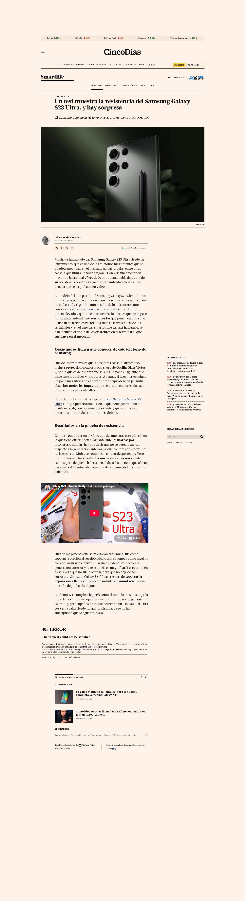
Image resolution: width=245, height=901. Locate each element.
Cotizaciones (101, 65)
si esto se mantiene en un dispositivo (93, 309)
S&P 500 (78, 38)
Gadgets (126, 85)
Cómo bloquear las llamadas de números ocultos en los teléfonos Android (111, 713)
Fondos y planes (114, 65)
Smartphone (96, 735)
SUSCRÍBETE (179, 65)
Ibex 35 (50, 38)
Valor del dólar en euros (179, 38)
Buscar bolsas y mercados (180, 429)
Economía (90, 65)
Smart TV (116, 85)
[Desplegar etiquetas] (146, 735)
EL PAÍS (150, 64)
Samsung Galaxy (61, 735)
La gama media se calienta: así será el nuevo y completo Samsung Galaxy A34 (106, 693)
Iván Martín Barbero (68, 237)
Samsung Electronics (80, 735)
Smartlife (52, 77)
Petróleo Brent (110, 38)
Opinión (141, 65)
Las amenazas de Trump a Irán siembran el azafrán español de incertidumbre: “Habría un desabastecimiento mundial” (185, 367)
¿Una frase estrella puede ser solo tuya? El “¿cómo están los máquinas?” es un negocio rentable (184, 407)
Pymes (151, 85)
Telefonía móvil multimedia (124, 735)
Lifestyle (135, 85)
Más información (62, 748)
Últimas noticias (129, 65)
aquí (114, 748)
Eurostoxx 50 (143, 38)
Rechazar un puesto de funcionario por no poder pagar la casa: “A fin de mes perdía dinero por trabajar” (185, 394)
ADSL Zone (195, 78)
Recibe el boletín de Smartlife (71, 677)
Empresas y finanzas (66, 65)
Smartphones (96, 85)
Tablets (108, 85)
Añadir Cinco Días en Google (135, 248)
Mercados (80, 65)
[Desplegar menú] (43, 52)
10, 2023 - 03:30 (64, 240)
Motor (143, 85)
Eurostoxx (179, 443)
